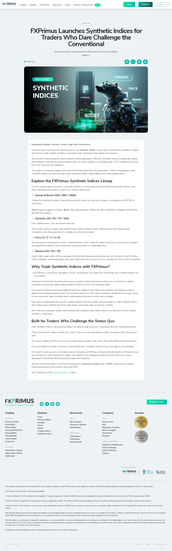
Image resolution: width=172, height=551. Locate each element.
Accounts (9, 418)
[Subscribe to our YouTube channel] (58, 404)
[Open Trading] (28, 5)
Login (129, 4)
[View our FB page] (52, 404)
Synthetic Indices (61, 373)
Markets (42, 413)
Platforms (9, 447)
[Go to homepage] (19, 402)
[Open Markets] (38, 5)
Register (145, 4)
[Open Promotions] (51, 5)
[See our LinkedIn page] (42, 404)
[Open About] (72, 5)
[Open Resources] (63, 5)
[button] (163, 4)
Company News (86, 23)
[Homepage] (9, 4)
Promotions (74, 433)
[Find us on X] (47, 404)
